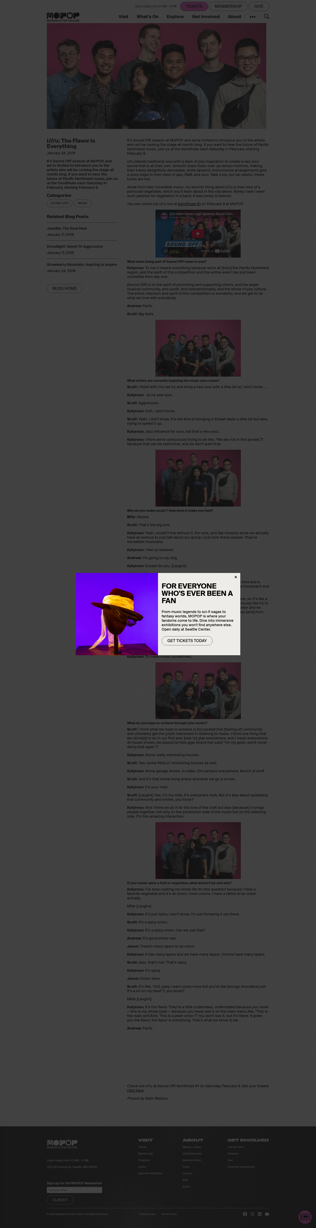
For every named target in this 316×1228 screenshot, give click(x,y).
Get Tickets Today (187, 640)
